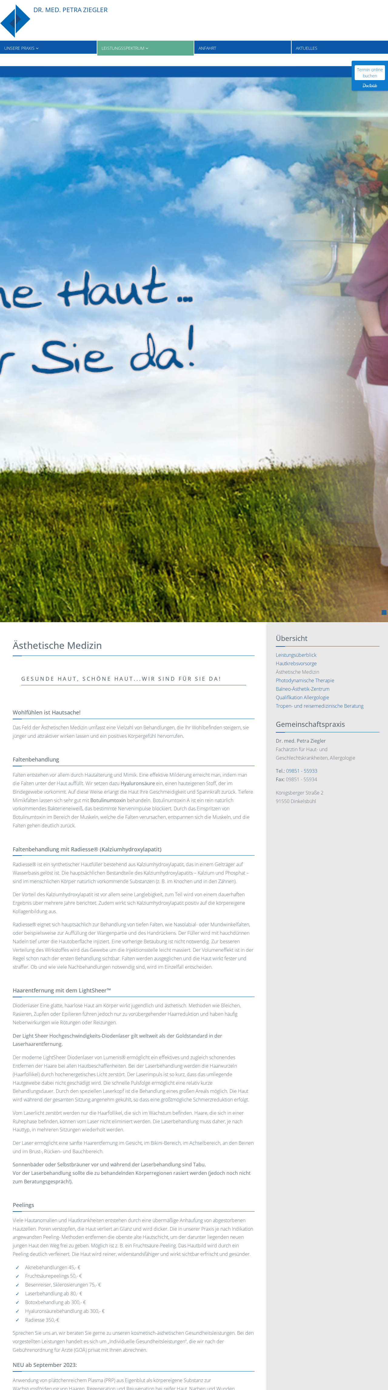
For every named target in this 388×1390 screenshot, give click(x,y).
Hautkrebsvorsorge (296, 663)
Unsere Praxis (20, 48)
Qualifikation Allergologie (302, 697)
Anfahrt (207, 48)
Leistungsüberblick (296, 655)
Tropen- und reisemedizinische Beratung (319, 706)
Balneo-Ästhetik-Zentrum (302, 689)
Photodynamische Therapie (305, 680)
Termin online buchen (370, 73)
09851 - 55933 (301, 771)
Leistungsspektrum (124, 48)
